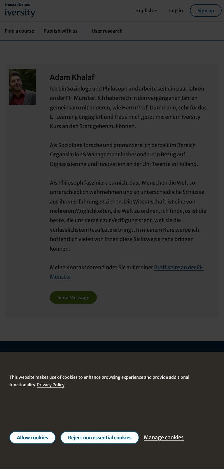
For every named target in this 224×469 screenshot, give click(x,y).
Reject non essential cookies (100, 437)
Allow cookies (32, 437)
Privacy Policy (50, 384)
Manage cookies (164, 437)
